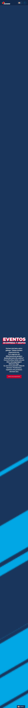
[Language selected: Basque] (20, 2)
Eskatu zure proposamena (14, 376)
